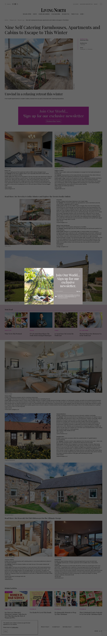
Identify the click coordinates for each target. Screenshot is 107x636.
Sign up (78, 291)
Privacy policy (60, 295)
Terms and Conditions (69, 295)
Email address (58, 291)
